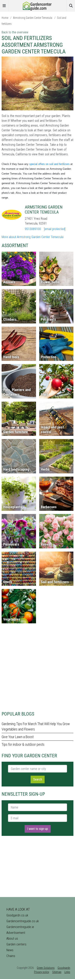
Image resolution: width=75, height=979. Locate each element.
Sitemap (56, 972)
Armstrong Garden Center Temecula (32, 17)
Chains (10, 956)
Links (67, 972)
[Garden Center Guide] (37, 5)
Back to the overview (15, 32)
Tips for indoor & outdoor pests (23, 744)
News (9, 950)
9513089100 (33, 229)
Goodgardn (64, 967)
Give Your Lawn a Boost (18, 737)
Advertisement (15, 933)
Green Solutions (46, 967)
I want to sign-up (37, 829)
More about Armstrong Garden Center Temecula (32, 237)
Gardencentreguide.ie (20, 927)
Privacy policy (41, 972)
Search (37, 779)
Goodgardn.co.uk (17, 915)
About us (12, 938)
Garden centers (16, 944)
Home (5, 17)
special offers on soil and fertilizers (49, 164)
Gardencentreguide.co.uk (22, 921)
